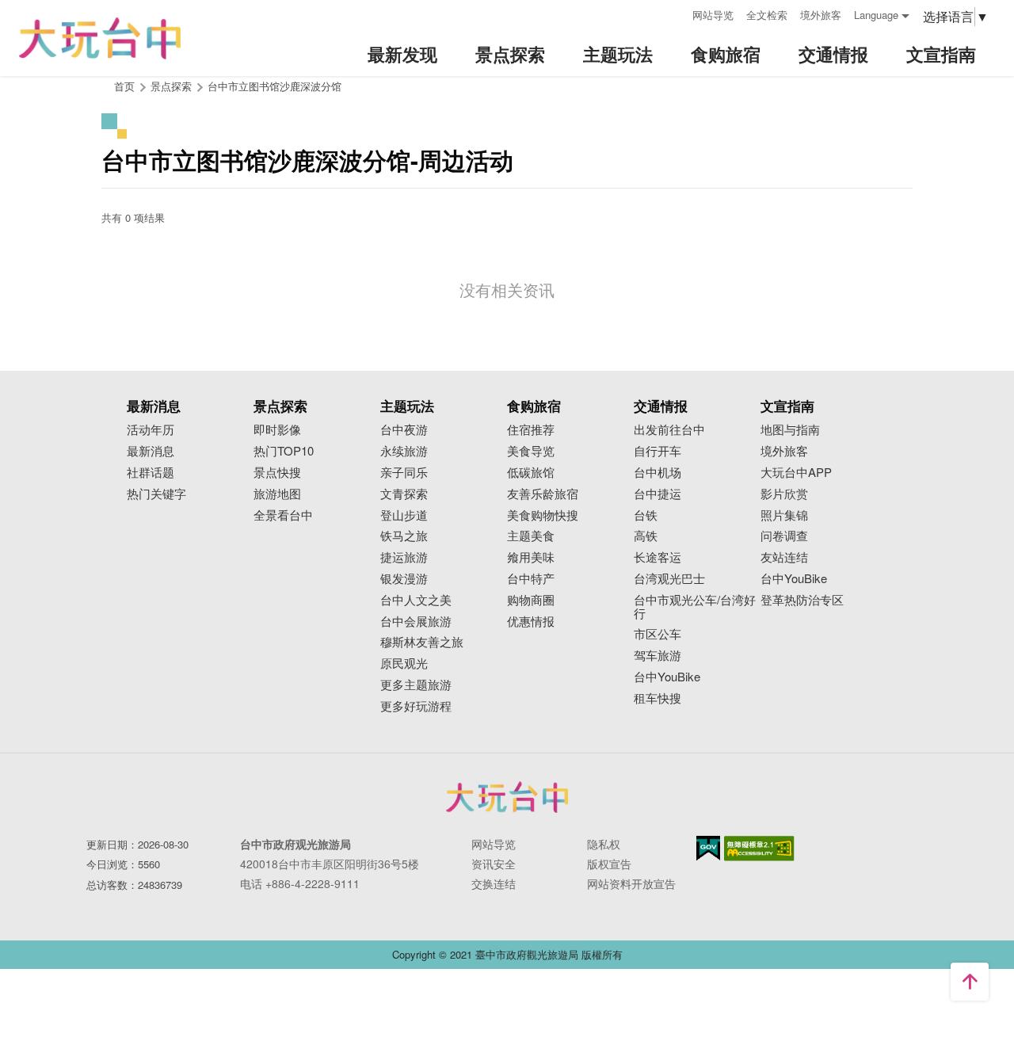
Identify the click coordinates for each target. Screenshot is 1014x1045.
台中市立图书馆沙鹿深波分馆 (274, 85)
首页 (124, 85)
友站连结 (784, 557)
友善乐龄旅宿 (542, 494)
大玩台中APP (796, 472)
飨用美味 (531, 557)
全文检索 (766, 14)
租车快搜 (657, 698)
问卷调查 (784, 536)
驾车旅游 (657, 655)
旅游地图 (277, 494)
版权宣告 (609, 863)
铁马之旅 (404, 536)
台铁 (646, 515)
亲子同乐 (404, 472)
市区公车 (657, 634)
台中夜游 (404, 430)
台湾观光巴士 (669, 578)
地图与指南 (790, 430)
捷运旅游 (404, 557)
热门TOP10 (284, 451)
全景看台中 (283, 515)
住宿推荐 (531, 430)
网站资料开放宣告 (631, 883)
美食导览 (531, 451)
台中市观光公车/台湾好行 (695, 606)
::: (675, 13)
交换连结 (493, 883)
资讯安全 (493, 863)
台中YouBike (667, 677)
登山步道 (404, 515)
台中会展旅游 (416, 621)
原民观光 (404, 663)
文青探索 (404, 494)
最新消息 (150, 451)
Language (876, 14)
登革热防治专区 (802, 600)
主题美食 (531, 536)
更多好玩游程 (416, 706)
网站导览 (713, 14)
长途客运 (657, 557)
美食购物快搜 (542, 515)
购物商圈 (531, 600)
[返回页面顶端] (970, 982)
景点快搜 (277, 472)
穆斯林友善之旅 (421, 642)
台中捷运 (657, 494)
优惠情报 (531, 621)
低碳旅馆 (531, 472)
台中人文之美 (416, 600)
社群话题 (150, 472)
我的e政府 (708, 848)
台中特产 (531, 578)
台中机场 (657, 472)
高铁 (646, 536)
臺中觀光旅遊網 (100, 38)
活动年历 (150, 430)
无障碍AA (759, 848)
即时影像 (277, 430)
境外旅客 (820, 14)
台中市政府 (507, 797)
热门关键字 (156, 494)
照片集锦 (784, 515)
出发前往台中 (669, 430)
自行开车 (657, 451)
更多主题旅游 (416, 685)
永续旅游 (404, 451)
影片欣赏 (784, 494)
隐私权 (603, 844)
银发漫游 (404, 578)
